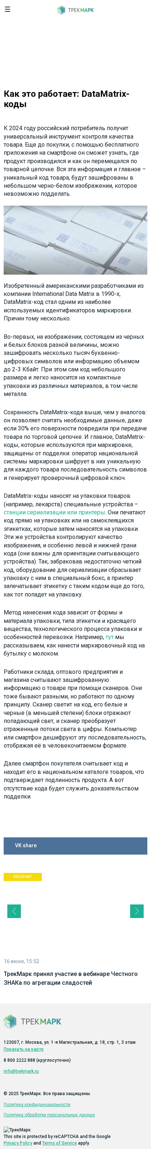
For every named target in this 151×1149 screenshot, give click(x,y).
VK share (26, 845)
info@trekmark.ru (21, 1071)
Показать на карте (24, 1049)
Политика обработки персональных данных (49, 1114)
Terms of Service (59, 1143)
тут (110, 637)
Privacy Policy (18, 1143)
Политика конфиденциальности (37, 1104)
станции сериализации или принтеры (54, 512)
